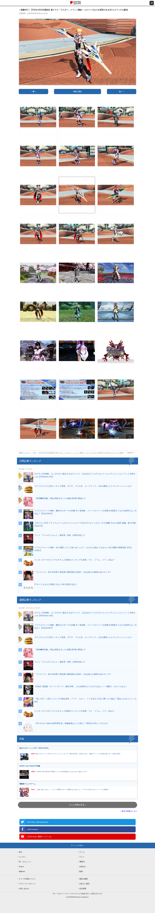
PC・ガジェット (25, 862)
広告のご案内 (84, 884)
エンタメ (22, 857)
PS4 (34, 453)
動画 (81, 871)
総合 (20, 852)
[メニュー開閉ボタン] (152, 3)
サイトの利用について (27, 879)
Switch (21, 867)
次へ (120, 91)
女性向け (82, 867)
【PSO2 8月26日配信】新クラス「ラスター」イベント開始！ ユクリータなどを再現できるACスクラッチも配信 (80, 453)
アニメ (81, 857)
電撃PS (82, 862)
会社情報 (82, 889)
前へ (34, 91)
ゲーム (81, 852)
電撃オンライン (25, 453)
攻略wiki (22, 871)
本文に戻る (77, 91)
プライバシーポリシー (27, 884)
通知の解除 (83, 879)
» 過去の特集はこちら (128, 811)
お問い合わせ (24, 889)
